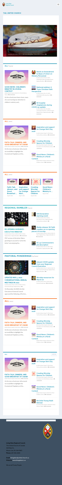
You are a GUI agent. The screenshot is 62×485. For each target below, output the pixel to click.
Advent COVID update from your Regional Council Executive (43, 264)
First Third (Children (22, 93)
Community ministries (41, 110)
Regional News (50, 79)
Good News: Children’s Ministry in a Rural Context (15, 89)
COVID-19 (49, 110)
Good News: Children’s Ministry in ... (48, 189)
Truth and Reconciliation (39, 54)
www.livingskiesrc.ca (19, 460)
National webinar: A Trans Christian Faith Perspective (42, 89)
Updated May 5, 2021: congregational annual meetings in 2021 (16, 280)
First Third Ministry (45, 146)
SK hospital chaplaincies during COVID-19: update (42, 105)
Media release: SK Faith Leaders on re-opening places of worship (43, 229)
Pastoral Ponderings (9, 286)
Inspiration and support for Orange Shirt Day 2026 (43, 129)
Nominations (39, 248)
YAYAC (41, 406)
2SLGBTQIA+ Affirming (41, 79)
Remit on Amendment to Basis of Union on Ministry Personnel (43, 74)
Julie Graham (15, 54)
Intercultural (27, 54)
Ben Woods (8, 93)
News (32, 54)
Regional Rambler (40, 81)
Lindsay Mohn (41, 145)
